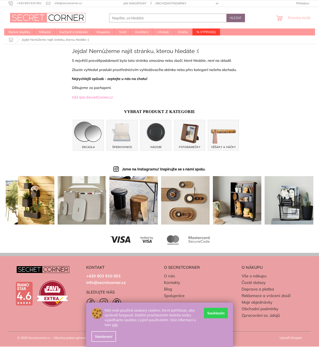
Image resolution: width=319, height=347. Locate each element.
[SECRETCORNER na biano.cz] (24, 293)
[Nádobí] (155, 135)
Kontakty (172, 282)
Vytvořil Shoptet (290, 338)
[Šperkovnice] (122, 135)
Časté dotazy (254, 282)
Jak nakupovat (134, 3)
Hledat (236, 18)
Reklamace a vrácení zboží (266, 295)
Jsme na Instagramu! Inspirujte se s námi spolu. (164, 169)
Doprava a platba (258, 289)
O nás (169, 275)
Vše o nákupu (254, 275)
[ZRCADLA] (88, 135)
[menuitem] (19, 31)
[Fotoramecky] (189, 135)
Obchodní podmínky (170, 3)
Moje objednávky (257, 302)
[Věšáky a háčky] (223, 135)
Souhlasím (216, 313)
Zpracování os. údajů (261, 315)
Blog (168, 289)
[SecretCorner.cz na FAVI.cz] (52, 294)
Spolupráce (174, 295)
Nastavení (103, 336)
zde (115, 324)
